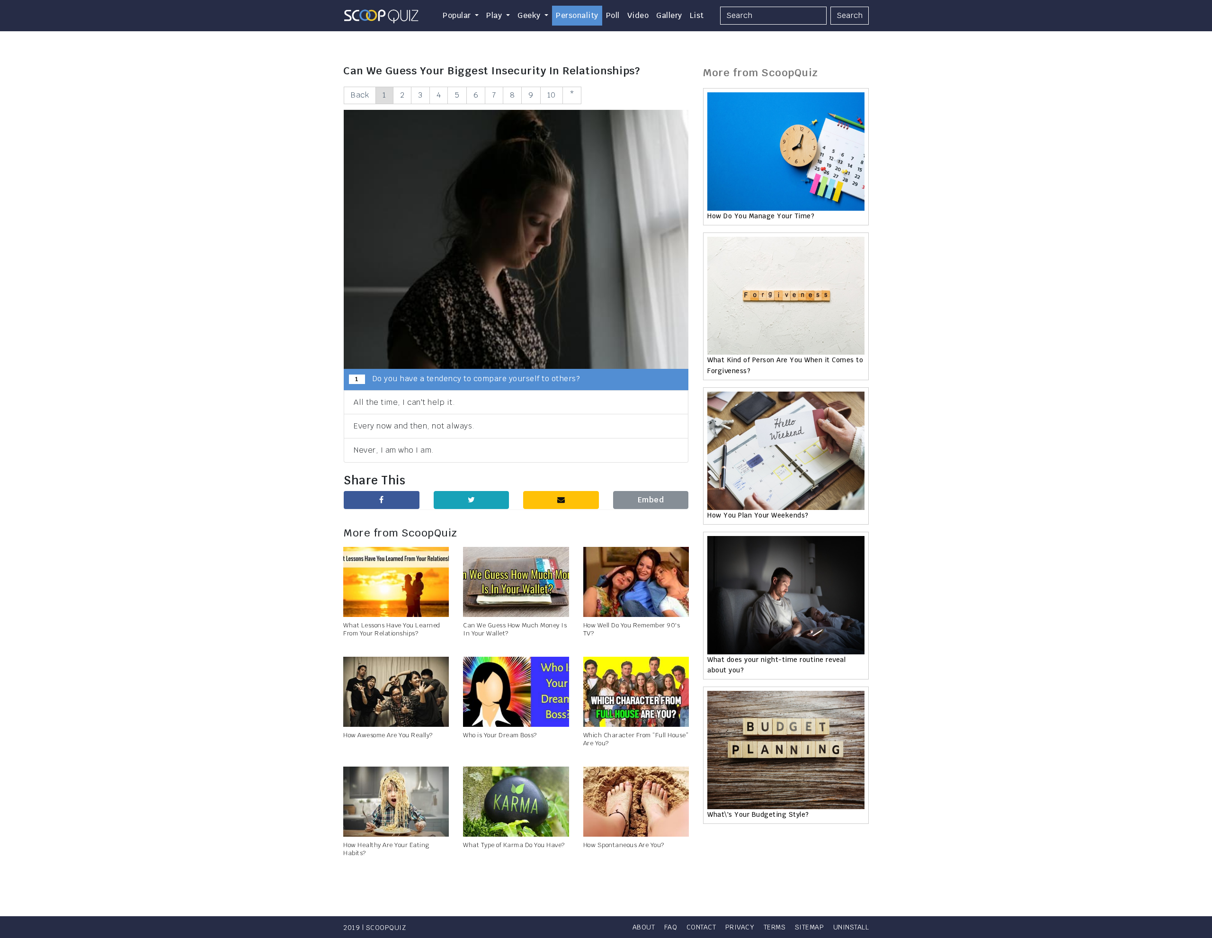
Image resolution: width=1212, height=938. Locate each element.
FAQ (670, 927)
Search (850, 15)
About (644, 927)
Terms (775, 927)
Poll (613, 15)
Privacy (740, 927)
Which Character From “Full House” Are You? (636, 739)
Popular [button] (458, 15)
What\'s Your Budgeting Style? (758, 814)
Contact (701, 927)
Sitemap (809, 927)
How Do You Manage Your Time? (760, 216)
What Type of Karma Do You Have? (514, 845)
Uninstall (851, 927)
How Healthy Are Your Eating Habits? (386, 849)
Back (360, 95)
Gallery (669, 15)
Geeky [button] (530, 15)
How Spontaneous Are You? (623, 845)
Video (638, 15)
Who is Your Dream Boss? (500, 735)
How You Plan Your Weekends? (758, 515)
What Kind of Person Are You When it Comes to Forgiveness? (785, 365)
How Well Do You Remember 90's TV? (631, 629)
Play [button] (495, 15)
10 (551, 95)
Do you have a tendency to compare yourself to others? (467, 379)
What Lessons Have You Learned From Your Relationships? (391, 629)
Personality (577, 15)
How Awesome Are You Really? (388, 735)
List (697, 15)
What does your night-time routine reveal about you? (776, 664)
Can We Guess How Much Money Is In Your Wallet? (515, 629)
